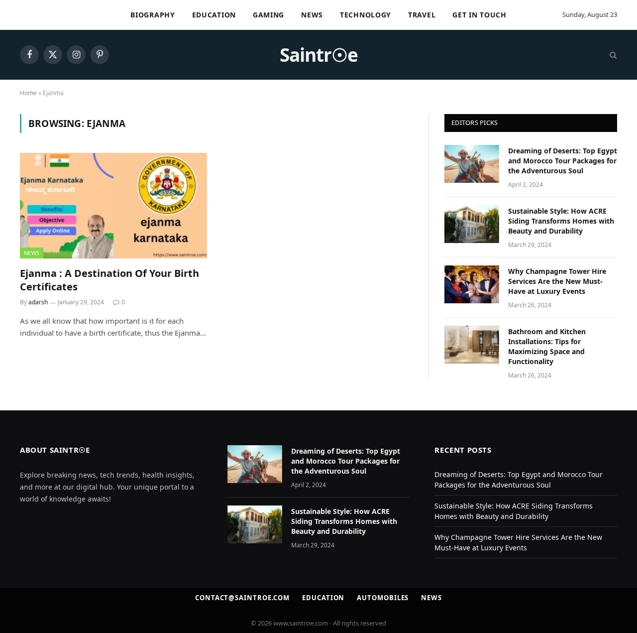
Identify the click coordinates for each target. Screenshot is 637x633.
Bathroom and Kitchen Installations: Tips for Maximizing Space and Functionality (547, 346)
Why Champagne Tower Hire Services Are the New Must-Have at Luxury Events (557, 281)
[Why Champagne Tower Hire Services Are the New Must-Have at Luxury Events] (471, 284)
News (312, 14)
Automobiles (383, 597)
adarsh (38, 302)
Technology (365, 14)
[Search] (612, 55)
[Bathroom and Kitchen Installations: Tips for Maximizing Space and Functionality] (471, 345)
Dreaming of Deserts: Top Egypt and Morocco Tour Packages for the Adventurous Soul (562, 160)
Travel (421, 14)
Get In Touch (479, 14)
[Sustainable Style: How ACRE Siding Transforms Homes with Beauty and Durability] (471, 224)
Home (28, 93)
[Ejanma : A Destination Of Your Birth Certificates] (113, 205)
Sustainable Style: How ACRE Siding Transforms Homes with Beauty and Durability (561, 221)
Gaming (268, 14)
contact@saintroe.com (242, 597)
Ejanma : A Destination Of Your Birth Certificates (109, 279)
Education (214, 14)
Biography (152, 14)
